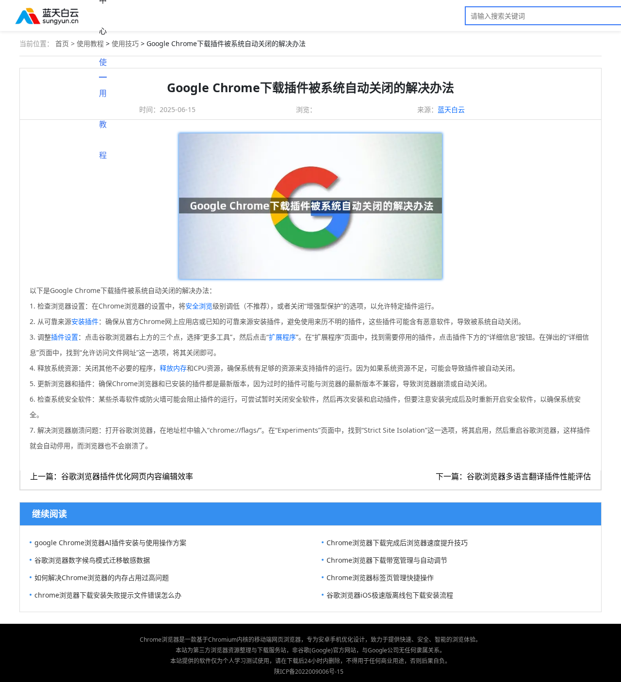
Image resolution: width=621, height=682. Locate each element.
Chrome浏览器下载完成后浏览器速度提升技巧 (397, 542)
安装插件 (84, 321)
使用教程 (103, 67)
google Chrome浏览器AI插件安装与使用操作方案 (110, 542)
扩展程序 (282, 336)
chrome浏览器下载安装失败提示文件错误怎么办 (107, 595)
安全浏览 (198, 305)
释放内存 (173, 368)
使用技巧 (125, 43)
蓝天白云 (451, 109)
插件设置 (64, 336)
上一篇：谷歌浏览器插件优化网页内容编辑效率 (111, 476)
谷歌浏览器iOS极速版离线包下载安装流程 (390, 595)
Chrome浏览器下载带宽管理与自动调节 (387, 560)
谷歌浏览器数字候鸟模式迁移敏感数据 (92, 560)
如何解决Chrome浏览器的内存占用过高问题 (101, 577)
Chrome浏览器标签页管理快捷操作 (380, 577)
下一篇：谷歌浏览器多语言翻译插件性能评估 (513, 476)
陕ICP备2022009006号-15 (308, 671)
